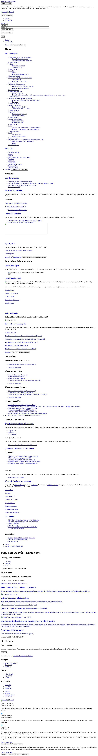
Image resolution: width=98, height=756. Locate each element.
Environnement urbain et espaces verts (20, 78)
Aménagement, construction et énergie (20, 57)
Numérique (11, 112)
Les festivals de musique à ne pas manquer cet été (23, 456)
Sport (10, 133)
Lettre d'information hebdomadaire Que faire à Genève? (25, 220)
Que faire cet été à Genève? (16, 477)
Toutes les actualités (14, 187)
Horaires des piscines (11, 663)
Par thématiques (11, 53)
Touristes (11, 159)
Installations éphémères (19, 81)
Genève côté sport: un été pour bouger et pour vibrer (24, 461)
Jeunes (10, 154)
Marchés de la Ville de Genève (17, 539)
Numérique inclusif (18, 115)
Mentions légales (10, 695)
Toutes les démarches (14, 367)
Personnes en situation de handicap (18, 157)
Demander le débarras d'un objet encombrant (21, 405)
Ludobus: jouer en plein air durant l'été (20, 181)
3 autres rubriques (13, 96)
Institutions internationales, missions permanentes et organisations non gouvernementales (39, 95)
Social (10, 126)
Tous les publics (13, 166)
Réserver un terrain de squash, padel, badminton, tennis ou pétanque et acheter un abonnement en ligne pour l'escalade (44, 406)
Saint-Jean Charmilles (11, 509)
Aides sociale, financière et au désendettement (26, 127)
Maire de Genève (11, 313)
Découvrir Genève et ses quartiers (18, 481)
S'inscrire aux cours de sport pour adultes (20, 392)
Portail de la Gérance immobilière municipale (25, 100)
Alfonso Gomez (9, 296)
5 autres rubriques (13, 103)
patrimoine (34, 485)
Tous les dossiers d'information (17, 210)
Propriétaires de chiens (15, 164)
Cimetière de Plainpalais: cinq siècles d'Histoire (22, 527)
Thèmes (7, 45)
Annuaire (7, 677)
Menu (3, 36)
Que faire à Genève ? (11, 415)
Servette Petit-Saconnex (12, 512)
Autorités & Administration (13, 257)
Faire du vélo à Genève (19, 107)
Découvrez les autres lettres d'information (20, 222)
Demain (10, 432)
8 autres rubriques (13, 90)
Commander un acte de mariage (18, 375)
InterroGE (8, 666)
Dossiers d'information (13, 190)
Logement (15, 102)
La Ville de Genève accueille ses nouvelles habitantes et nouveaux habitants (31, 183)
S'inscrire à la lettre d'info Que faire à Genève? (22, 445)
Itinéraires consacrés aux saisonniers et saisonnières (23, 520)
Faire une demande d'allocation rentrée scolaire (22, 412)
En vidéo (7, 686)
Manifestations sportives (19, 136)
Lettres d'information (13, 214)
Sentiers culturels (13, 523)
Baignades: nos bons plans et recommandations (22, 463)
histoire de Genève (19, 485)
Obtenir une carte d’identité (16, 378)
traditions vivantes (52, 485)
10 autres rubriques (14, 76)
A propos (7, 693)
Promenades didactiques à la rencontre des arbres (23, 522)
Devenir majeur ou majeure (20, 88)
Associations (12, 162)
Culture (10, 64)
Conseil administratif (13, 278)
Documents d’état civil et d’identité (22, 86)
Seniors (10, 155)
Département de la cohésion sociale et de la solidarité (20, 349)
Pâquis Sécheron (10, 503)
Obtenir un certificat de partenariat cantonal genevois (24, 380)
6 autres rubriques (13, 62)
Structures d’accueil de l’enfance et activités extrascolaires (25, 139)
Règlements (8, 676)
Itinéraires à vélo (13, 525)
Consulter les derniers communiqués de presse (18, 250)
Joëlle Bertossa (9, 303)
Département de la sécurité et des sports (16, 345)
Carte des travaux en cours (20, 59)
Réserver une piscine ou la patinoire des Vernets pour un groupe (27, 394)
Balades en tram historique (16, 528)
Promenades (9, 516)
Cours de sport (16, 134)
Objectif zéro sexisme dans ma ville (15, 206)
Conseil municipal (12, 266)
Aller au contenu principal (8, 1)
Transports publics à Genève (20, 109)
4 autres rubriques (13, 117)
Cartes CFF (8, 665)
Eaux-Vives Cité (10, 496)
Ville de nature (16, 79)
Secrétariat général (10, 332)
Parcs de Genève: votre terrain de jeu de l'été (21, 459)
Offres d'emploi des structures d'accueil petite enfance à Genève (27, 413)
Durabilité (11, 71)
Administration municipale (15, 324)
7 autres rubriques (13, 145)
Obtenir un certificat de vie (16, 376)
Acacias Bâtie (9, 490)
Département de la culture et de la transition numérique (21, 342)
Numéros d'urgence (18, 121)
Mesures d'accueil (17, 93)
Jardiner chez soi (13, 541)
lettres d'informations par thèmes (23, 656)
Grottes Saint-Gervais (11, 499)
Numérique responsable (19, 114)
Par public (9, 148)
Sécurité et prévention (15, 119)
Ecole (14, 143)
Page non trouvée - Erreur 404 (14, 546)
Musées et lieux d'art (18, 66)
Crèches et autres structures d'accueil (23, 141)
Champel (7, 493)
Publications (8, 688)
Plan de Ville (8, 20)
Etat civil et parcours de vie (16, 84)
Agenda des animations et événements (19, 424)
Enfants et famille (13, 152)
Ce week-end (12, 434)
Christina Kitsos (9, 290)
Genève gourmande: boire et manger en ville (21, 538)
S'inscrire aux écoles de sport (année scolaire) (22, 391)
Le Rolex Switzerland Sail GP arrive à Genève (22, 185)
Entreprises (11, 161)
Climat (14, 72)
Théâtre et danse (17, 67)
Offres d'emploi (9, 674)
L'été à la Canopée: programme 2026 (19, 458)
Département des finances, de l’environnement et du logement (23, 336)
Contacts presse (9, 253)
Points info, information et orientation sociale (25, 129)
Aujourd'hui (12, 431)
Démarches (8, 352)
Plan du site (8, 696)
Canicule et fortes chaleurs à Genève (16, 203)
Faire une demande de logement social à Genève (23, 408)
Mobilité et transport (14, 105)
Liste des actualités (12, 178)
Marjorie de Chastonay (11, 293)
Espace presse (10, 244)
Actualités (8, 169)
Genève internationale (15, 91)
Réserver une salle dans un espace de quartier (22, 364)
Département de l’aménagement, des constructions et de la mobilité (25, 339)
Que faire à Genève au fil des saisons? (19, 449)
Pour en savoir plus (6, 742)
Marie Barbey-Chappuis (12, 300)
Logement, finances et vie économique (20, 98)
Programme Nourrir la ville (20, 74)
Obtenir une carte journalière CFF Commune (22, 410)
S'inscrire (4, 652)
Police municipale (17, 122)
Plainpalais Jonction (11, 506)
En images (8, 685)
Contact (7, 18)
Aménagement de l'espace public (22, 60)
